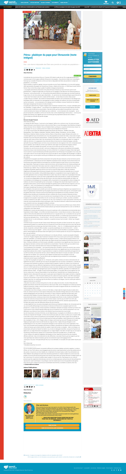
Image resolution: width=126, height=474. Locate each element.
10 (90, 288)
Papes (24, 12)
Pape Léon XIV (24, 2)
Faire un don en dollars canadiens (52, 428)
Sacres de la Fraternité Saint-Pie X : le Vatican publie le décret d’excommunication (95, 237)
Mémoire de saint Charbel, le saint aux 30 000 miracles (95, 244)
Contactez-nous (117, 468)
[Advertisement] (52, 442)
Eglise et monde (45, 2)
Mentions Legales (101, 468)
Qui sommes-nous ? (78, 468)
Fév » (88, 298)
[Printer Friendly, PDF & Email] (77, 75)
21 (99, 290)
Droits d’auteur (109, 468)
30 (87, 295)
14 (99, 288)
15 (85, 290)
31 (90, 295)
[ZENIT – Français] (12, 2)
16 (87, 290)
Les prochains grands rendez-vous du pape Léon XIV (87, 321)
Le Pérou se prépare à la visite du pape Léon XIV (35, 7)
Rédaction (38, 68)
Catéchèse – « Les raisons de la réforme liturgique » (105, 7)
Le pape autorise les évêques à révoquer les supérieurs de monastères (94, 258)
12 (94, 288)
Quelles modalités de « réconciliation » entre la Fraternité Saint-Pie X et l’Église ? (94, 266)
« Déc (85, 298)
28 (99, 293)
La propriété (87, 468)
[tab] (88, 389)
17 (90, 290)
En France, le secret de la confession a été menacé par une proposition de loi (94, 251)
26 (94, 293)
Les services (93, 468)
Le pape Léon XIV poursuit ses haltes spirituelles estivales (87, 331)
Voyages (29, 12)
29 (85, 295)
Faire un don (63, 2)
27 (97, 293)
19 (94, 290)
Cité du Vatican (34, 2)
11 (92, 288)
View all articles (28, 400)
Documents (55, 2)
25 (92, 293)
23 (87, 293)
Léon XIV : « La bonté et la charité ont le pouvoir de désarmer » (69, 7)
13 (97, 288)
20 (97, 290)
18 (92, 290)
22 (85, 293)
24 (90, 293)
